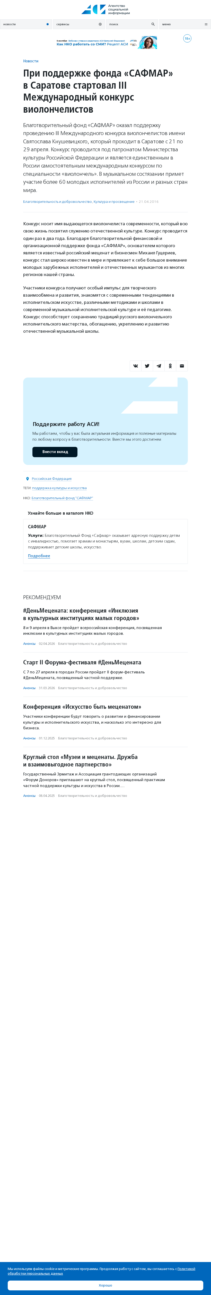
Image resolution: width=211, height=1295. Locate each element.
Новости (30, 61)
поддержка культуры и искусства (59, 488)
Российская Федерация (52, 479)
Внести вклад (55, 451)
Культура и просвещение (114, 201)
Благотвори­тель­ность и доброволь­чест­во (57, 201)
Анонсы (29, 644)
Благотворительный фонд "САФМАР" (62, 498)
